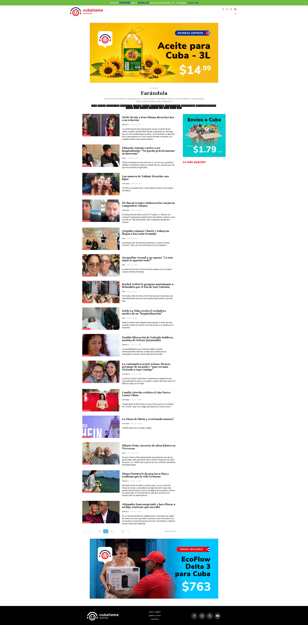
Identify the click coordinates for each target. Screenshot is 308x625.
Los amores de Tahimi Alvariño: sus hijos (145, 178)
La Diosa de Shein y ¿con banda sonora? (148, 419)
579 (123, 531)
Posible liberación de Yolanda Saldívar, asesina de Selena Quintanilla (148, 339)
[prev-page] (84, 531)
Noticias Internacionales (205, 106)
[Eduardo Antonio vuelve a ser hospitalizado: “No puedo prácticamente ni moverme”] (101, 155)
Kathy (124, 158)
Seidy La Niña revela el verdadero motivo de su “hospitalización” (144, 312)
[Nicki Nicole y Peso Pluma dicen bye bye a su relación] (101, 125)
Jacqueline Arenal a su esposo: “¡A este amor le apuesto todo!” (147, 259)
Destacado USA (126, 106)
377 (112, 531)
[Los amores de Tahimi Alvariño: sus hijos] (101, 184)
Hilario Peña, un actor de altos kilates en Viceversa (148, 447)
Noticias (146, 106)
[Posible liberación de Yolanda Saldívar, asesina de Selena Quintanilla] (101, 345)
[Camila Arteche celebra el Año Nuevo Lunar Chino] (101, 400)
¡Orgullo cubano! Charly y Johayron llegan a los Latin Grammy (145, 233)
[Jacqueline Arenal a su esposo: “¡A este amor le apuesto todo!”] (101, 265)
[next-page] (128, 531)
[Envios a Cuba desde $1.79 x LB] (204, 135)
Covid (94, 106)
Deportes (101, 106)
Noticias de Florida (172, 106)
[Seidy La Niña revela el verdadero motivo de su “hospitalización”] (101, 318)
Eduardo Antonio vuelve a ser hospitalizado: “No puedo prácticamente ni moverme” (148, 151)
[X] (231, 9)
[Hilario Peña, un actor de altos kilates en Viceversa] (101, 453)
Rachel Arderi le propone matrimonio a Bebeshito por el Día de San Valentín (147, 286)
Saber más (193, 2)
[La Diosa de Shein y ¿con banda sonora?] (101, 427)
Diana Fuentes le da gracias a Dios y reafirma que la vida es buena (145, 475)
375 (100, 531)
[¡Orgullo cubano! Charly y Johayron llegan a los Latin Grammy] (101, 239)
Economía (137, 106)
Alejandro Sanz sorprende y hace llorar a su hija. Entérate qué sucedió (148, 506)
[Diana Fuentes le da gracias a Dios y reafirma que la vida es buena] (101, 481)
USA (161, 108)
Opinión (129, 108)
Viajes (166, 108)
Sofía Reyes (125, 184)
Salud (136, 108)
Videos (173, 108)
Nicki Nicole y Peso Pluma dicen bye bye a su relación (148, 119)
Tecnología (153, 108)
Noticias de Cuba (157, 106)
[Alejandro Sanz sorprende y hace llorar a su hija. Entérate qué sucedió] (101, 512)
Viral (179, 108)
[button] (235, 13)
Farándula (86, 135)
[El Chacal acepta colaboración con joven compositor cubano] (101, 211)
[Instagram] (227, 9)
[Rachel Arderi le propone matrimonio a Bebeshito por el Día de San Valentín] (101, 292)
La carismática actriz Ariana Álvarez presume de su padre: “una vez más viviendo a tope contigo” (146, 367)
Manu (124, 453)
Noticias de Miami (188, 106)
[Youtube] (235, 9)
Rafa (123, 238)
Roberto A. (125, 125)
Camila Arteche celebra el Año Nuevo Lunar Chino (146, 394)
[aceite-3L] (154, 53)
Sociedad (143, 108)
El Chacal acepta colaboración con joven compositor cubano (148, 204)
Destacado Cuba (113, 106)
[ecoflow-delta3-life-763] (154, 569)
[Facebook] (223, 9)
